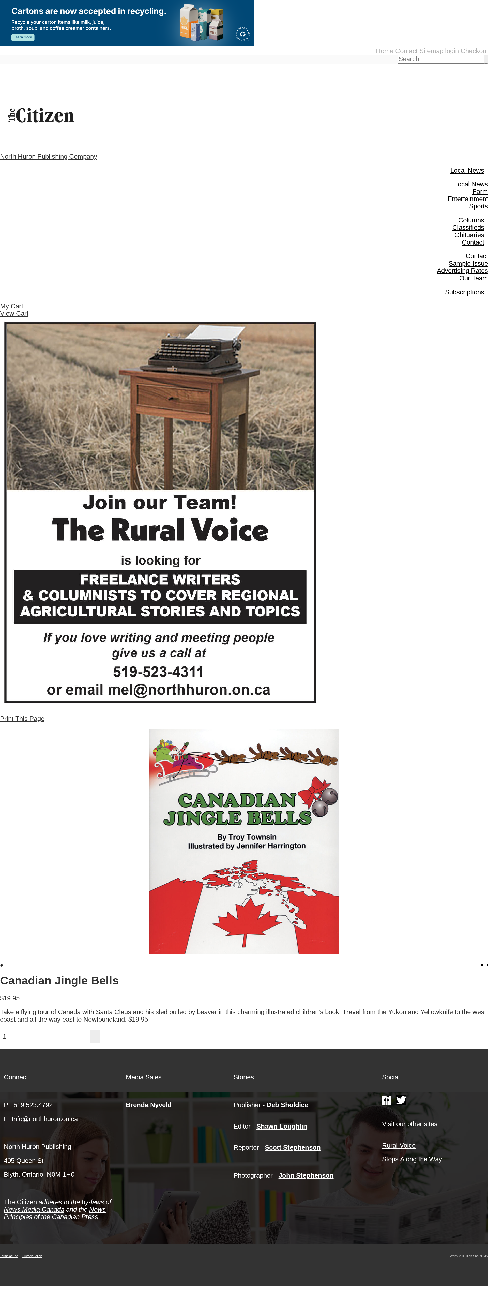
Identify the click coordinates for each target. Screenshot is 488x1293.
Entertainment (468, 198)
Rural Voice (399, 1145)
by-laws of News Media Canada (57, 1205)
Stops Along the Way (412, 1159)
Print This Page (22, 718)
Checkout (474, 50)
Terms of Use (9, 1256)
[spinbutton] (45, 1036)
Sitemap (431, 50)
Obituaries (469, 234)
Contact (406, 50)
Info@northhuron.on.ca (45, 1118)
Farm (480, 191)
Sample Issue (468, 263)
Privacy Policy (32, 1256)
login (452, 50)
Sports (478, 206)
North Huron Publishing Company (48, 156)
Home (384, 50)
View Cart (14, 313)
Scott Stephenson (293, 1147)
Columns (471, 220)
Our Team (473, 278)
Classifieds (468, 227)
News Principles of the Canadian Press (55, 1213)
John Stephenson (306, 1175)
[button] (95, 1033)
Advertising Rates (462, 270)
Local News (467, 170)
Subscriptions (464, 292)
